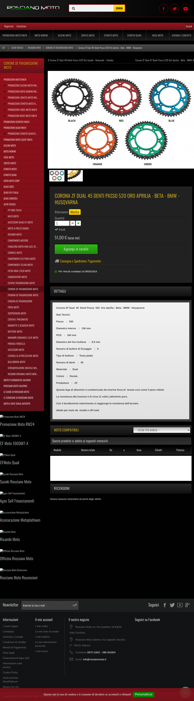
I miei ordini (41, 626)
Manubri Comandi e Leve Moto (22, 337)
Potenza (180, 450)
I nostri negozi (10, 626)
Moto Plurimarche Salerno (17, 380)
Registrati (9, 26)
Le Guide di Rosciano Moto (16, 392)
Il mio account (44, 619)
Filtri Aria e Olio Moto (19, 271)
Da (111, 450)
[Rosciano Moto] (32, 5)
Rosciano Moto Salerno (15, 386)
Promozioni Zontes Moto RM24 (23, 97)
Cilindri (158, 450)
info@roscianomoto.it (94, 659)
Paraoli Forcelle (16, 343)
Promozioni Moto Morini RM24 (23, 91)
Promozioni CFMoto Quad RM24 (23, 133)
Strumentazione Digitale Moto (23, 368)
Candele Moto (14, 252)
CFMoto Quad (134, 35)
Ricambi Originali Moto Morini (23, 374)
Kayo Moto (13, 216)
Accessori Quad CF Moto (20, 222)
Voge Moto (157, 35)
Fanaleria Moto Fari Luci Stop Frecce (25, 246)
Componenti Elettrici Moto (21, 259)
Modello (57, 450)
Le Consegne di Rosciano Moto (18, 398)
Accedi (189, 26)
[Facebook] (163, 8)
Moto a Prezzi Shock (18, 228)
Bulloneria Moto (16, 362)
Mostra (74, 212)
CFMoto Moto (111, 35)
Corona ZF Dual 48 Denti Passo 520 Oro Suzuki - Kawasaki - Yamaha (81, 60)
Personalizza (143, 694)
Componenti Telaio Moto (20, 265)
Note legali (8, 652)
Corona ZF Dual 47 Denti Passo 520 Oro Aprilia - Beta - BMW (163, 60)
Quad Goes (9, 186)
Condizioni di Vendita (14, 642)
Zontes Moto (88, 35)
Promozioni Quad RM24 (15, 128)
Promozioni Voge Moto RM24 (22, 109)
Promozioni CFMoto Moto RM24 (23, 103)
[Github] (185, 8)
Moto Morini (41, 35)
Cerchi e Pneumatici (17, 319)
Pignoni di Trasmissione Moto (22, 295)
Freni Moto (13, 307)
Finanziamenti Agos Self (16, 658)
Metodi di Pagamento (14, 647)
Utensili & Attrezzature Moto (22, 356)
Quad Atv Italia (11, 192)
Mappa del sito (11, 686)
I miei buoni (41, 651)
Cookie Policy (10, 672)
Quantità (59, 218)
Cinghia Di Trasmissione (19, 301)
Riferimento (61, 212)
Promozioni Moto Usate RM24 (18, 139)
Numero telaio (88, 450)
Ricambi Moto (14, 234)
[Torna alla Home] (3, 47)
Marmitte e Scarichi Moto (20, 325)
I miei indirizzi (42, 636)
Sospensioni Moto (16, 313)
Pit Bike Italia (14, 210)
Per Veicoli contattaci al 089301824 (78, 271)
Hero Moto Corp (12, 181)
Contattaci (21, 26)
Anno (139, 450)
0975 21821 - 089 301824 (101, 652)
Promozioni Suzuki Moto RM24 (23, 85)
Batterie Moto (14, 331)
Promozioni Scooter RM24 (16, 122)
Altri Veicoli (10, 204)
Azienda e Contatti (181, 35)
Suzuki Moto (64, 35)
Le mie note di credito (47, 631)
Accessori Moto (15, 350)
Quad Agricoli (10, 198)
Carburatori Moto (17, 277)
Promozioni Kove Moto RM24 (22, 116)
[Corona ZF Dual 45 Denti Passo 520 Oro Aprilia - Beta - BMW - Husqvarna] (57, 175)
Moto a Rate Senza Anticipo (17, 403)
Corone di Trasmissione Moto (22, 289)
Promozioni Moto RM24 (14, 35)
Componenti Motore (17, 240)
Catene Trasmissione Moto (21, 283)
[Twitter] (174, 8)
